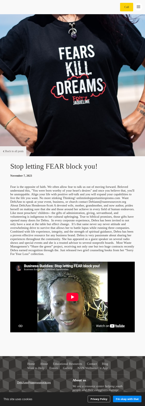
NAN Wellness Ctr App (92, 368)
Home (31, 364)
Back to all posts (14, 151)
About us (79, 380)
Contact (92, 364)
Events (53, 368)
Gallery (67, 368)
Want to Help (35, 368)
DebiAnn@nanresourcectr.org (34, 382)
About (44, 364)
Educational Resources (67, 364)
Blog (105, 364)
